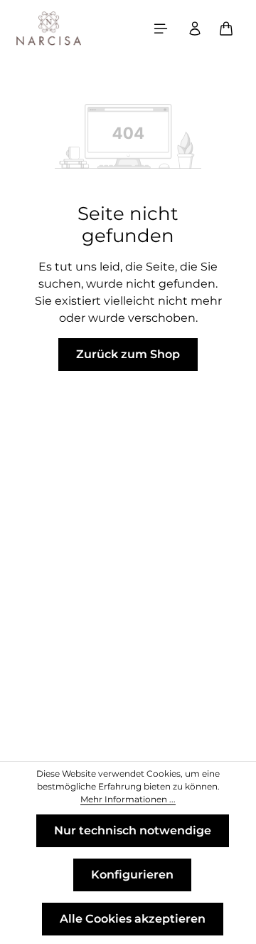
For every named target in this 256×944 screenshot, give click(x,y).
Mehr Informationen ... (128, 799)
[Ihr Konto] (195, 28)
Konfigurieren (132, 874)
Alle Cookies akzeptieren (133, 918)
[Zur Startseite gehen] (49, 28)
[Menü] (160, 28)
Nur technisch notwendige (132, 830)
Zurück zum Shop (128, 354)
